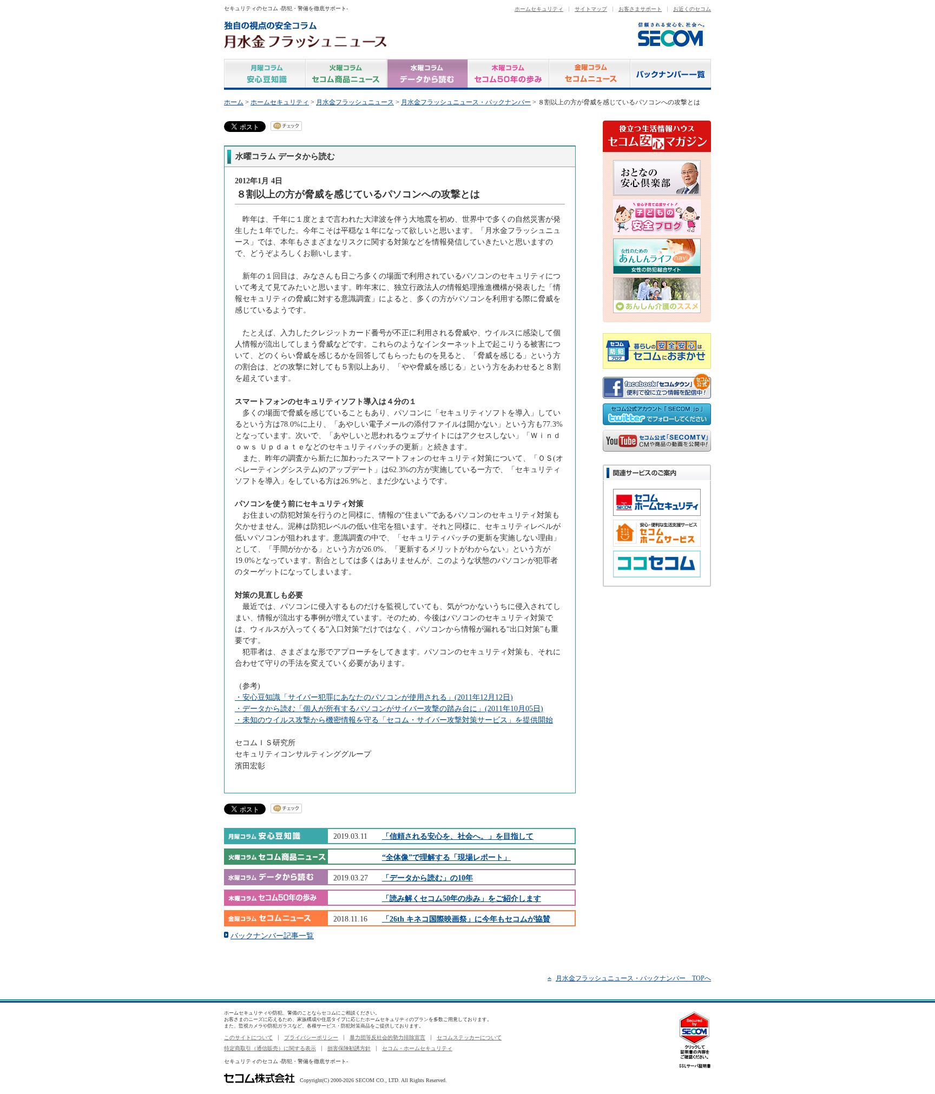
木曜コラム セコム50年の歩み (508, 74)
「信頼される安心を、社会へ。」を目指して (458, 836)
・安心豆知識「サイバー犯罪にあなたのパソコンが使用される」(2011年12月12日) (374, 697)
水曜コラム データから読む (427, 74)
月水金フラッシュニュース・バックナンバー (466, 102)
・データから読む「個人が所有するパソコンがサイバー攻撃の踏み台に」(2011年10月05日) (389, 708)
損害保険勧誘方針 (349, 1048)
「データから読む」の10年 (427, 877)
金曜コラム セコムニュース (589, 74)
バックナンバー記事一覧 (272, 935)
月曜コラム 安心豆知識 (265, 74)
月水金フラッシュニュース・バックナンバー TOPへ (633, 978)
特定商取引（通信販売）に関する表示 (270, 1048)
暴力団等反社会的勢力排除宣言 (387, 1037)
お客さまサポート (640, 9)
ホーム (233, 102)
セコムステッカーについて (469, 1037)
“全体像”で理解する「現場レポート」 (446, 857)
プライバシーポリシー (311, 1037)
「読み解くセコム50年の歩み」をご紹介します (461, 898)
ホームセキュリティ (539, 9)
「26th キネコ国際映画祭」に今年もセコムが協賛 (466, 918)
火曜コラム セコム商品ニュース (346, 74)
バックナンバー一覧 (670, 74)
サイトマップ (591, 9)
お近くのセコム (692, 9)
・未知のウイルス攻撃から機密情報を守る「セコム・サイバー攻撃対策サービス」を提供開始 (394, 719)
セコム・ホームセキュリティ (417, 1048)
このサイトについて (248, 1037)
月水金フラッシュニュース (355, 102)
